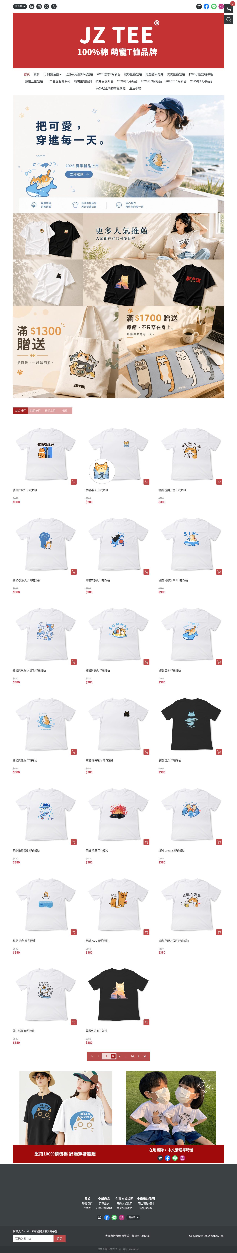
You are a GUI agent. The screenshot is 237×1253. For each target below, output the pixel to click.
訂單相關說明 (104, 1208)
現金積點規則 (146, 1203)
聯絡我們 (87, 1203)
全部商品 (104, 1198)
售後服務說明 (124, 1208)
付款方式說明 (124, 1198)
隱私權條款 (145, 1208)
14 (132, 1056)
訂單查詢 (104, 1203)
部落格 (87, 1208)
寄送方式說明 (124, 1203)
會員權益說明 (146, 1198)
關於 (87, 1198)
